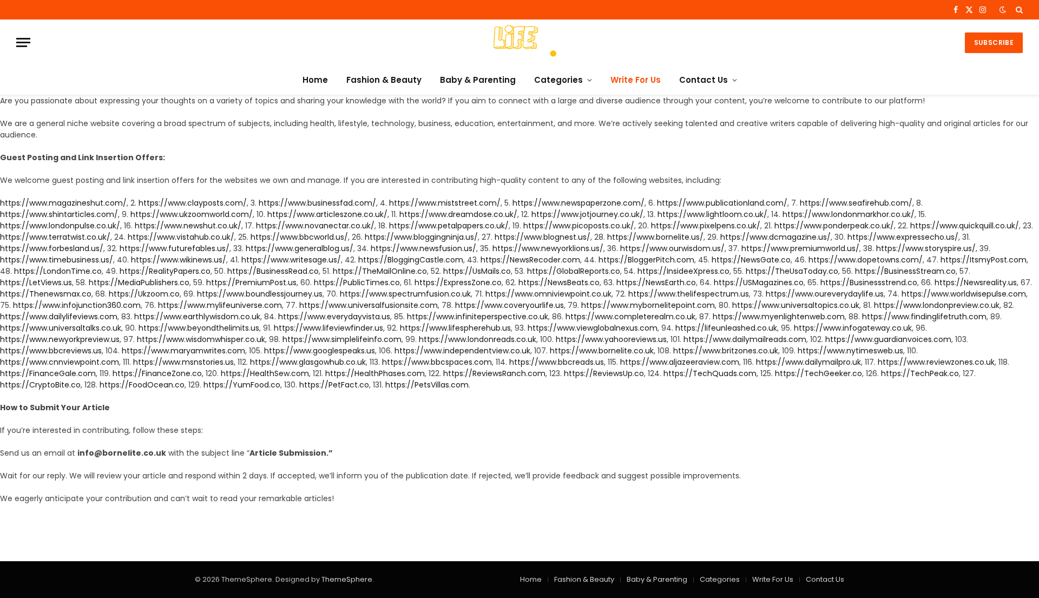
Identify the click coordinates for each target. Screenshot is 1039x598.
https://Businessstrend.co (868, 282)
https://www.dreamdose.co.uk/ (458, 214)
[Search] (1018, 9)
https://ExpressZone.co (458, 282)
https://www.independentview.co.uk (462, 350)
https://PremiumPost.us (251, 282)
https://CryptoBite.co (40, 384)
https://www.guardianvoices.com (888, 339)
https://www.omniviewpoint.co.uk (548, 293)
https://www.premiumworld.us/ (800, 248)
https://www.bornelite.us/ (655, 237)
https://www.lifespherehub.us (455, 328)
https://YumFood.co (241, 384)
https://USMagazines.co (759, 282)
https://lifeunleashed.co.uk (726, 328)
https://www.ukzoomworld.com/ (191, 214)
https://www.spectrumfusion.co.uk (405, 293)
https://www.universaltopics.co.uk (795, 305)
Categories (558, 80)
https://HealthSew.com (265, 373)
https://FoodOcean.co (142, 384)
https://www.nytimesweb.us (850, 350)
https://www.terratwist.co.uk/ (55, 237)
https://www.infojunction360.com (77, 305)
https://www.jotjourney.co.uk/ (587, 214)
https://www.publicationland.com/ (722, 203)
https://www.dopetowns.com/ (865, 259)
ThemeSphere (346, 579)
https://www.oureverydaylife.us (825, 293)
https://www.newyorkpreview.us (60, 339)
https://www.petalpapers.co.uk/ (449, 225)
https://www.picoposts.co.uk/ (578, 225)
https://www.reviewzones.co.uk (936, 362)
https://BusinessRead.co (273, 271)
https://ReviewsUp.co (604, 373)
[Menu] (23, 42)
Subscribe (994, 42)
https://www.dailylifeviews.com (58, 316)
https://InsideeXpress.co (683, 271)
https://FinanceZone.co (157, 373)
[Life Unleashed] (519, 42)
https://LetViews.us (36, 282)
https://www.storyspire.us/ (926, 248)
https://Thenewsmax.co (45, 293)
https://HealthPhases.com (375, 373)
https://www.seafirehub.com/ (856, 203)
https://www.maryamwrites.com (183, 350)
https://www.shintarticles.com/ (59, 214)
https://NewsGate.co (751, 259)
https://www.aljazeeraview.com (679, 362)
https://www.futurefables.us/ (174, 248)
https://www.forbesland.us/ (51, 248)
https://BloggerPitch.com (646, 259)
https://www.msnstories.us (183, 362)
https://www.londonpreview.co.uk (936, 305)
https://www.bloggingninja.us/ (421, 237)
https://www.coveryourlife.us (509, 305)
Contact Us (703, 80)
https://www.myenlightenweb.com (779, 316)
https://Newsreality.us (976, 282)
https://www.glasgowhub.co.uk (308, 362)
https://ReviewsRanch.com (494, 373)
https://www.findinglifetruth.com (924, 316)
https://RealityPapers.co (165, 271)
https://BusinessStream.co (905, 271)
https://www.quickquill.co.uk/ (964, 225)
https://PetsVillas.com (427, 384)
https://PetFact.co (334, 384)
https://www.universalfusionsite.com (368, 305)
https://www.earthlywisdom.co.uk (197, 316)
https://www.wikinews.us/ (178, 259)
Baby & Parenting (478, 80)
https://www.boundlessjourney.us (260, 293)
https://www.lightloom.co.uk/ (712, 214)
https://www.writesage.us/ (291, 259)
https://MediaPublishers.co (139, 282)
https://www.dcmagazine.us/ (775, 237)
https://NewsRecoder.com (530, 259)
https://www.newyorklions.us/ (547, 248)
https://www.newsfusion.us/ (423, 248)
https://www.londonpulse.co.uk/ (60, 225)
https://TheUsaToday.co (792, 271)
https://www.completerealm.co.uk (630, 316)
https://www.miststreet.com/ (445, 203)
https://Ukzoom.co (144, 293)
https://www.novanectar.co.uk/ (315, 225)
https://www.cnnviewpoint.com (59, 362)
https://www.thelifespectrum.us (688, 293)
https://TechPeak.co (920, 373)
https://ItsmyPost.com (984, 259)
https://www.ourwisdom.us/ (672, 248)
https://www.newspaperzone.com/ (578, 203)
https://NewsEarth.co (656, 282)
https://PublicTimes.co (357, 282)
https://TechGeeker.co (818, 373)
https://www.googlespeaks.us (319, 350)
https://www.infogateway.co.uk (853, 328)
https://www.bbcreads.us (556, 362)
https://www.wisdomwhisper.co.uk (201, 339)
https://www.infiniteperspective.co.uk (477, 316)
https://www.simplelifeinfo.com (342, 339)
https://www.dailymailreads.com (744, 339)
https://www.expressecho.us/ (902, 237)
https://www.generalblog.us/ (299, 248)
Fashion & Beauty (384, 80)
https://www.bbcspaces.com (437, 362)
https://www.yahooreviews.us (611, 339)
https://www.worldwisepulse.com (964, 293)
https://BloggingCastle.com (410, 259)
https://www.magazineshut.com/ (63, 203)
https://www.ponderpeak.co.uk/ (834, 225)
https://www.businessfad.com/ (317, 203)
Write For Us (635, 80)
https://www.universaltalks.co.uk (60, 328)
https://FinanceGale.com (48, 373)
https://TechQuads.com (710, 373)
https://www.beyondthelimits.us (199, 328)
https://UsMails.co (477, 271)
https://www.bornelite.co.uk (602, 350)
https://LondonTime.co (58, 271)
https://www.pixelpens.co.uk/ (705, 225)
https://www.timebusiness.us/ (56, 259)
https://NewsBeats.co (559, 282)
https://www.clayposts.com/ (193, 203)
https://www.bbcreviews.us (51, 350)
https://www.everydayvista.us (334, 316)
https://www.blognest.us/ (542, 237)
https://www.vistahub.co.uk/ (181, 237)
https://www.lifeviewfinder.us (328, 328)
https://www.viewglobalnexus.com (592, 328)
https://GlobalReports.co (573, 271)
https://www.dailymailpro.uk (808, 362)
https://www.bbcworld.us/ (299, 237)
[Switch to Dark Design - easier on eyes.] (1003, 10)
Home (315, 80)
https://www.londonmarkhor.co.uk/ (848, 214)
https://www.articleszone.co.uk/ (327, 214)
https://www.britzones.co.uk (725, 350)
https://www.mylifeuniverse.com (220, 305)
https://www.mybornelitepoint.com (648, 305)
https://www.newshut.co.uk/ (188, 225)
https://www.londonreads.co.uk (477, 339)
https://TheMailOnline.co (380, 271)
